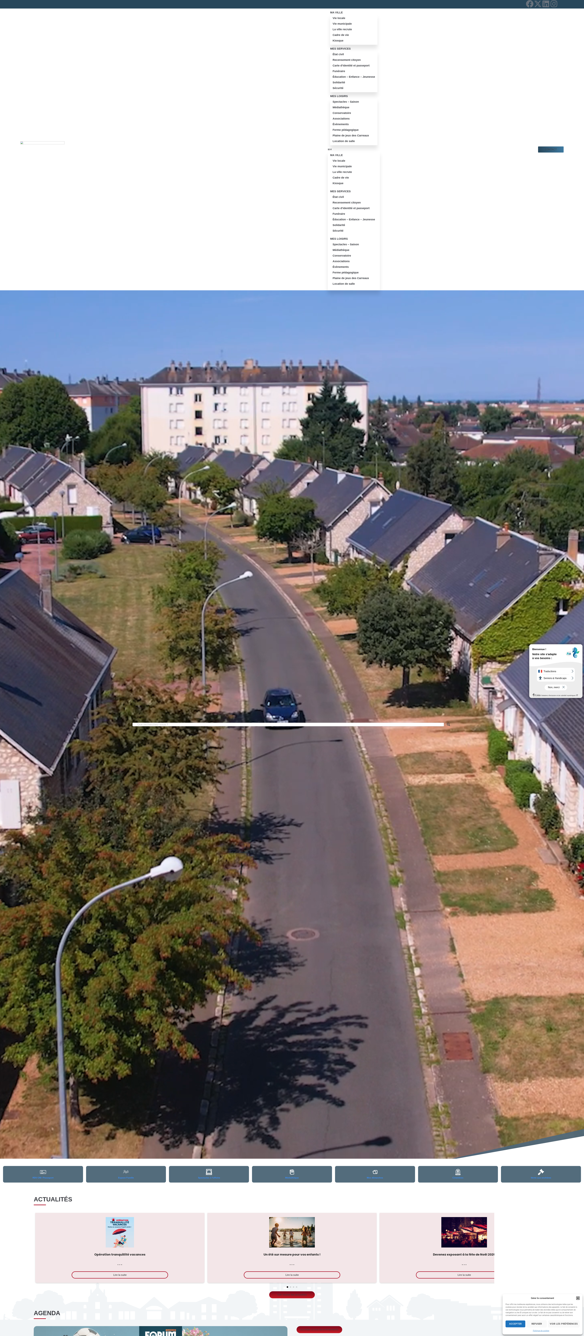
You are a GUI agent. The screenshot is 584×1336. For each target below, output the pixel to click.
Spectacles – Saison (346, 101)
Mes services (340, 48)
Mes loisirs (339, 96)
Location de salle (344, 141)
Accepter (515, 1323)
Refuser (537, 1323)
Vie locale (339, 18)
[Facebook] (530, 4)
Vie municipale (342, 23)
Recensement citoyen (347, 59)
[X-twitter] (538, 4)
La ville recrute (342, 29)
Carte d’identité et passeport (351, 65)
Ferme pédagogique (346, 129)
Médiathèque (341, 107)
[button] (577, 1298)
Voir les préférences (564, 1323)
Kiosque (338, 40)
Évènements (341, 124)
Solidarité (339, 82)
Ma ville (336, 12)
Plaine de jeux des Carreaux (351, 135)
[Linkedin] (546, 4)
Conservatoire (342, 113)
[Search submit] (448, 724)
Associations (341, 118)
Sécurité (338, 88)
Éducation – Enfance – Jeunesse (354, 76)
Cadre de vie (341, 34)
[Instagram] (554, 4)
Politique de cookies (541, 1331)
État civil (338, 54)
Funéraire (339, 71)
